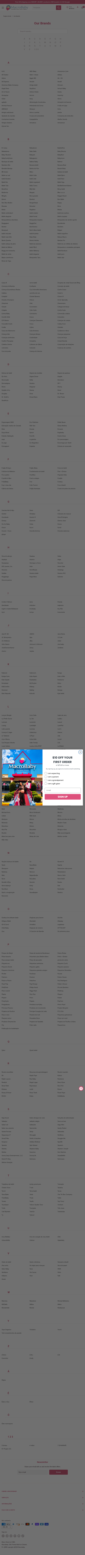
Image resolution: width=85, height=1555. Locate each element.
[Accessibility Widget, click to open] (81, 1088)
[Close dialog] (80, 752)
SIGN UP (63, 796)
